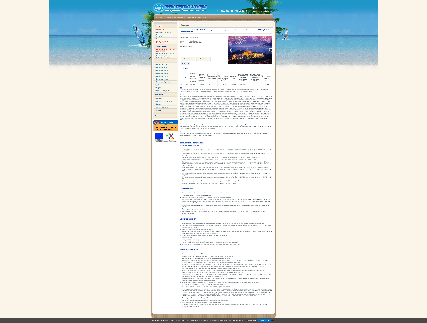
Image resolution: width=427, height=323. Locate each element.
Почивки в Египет (162, 64)
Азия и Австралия (162, 107)
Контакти (202, 17)
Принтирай (203, 59)
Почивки (158, 61)
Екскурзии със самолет (164, 39)
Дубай (158, 85)
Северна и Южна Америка (165, 101)
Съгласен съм (264, 320)
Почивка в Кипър (162, 79)
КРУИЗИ (158, 111)
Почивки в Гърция (162, 76)
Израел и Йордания (162, 90)
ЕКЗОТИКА (159, 94)
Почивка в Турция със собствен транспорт (163, 56)
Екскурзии (159, 26)
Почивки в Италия (162, 70)
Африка (159, 98)
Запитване (178, 17)
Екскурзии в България (163, 32)
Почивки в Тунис (161, 67)
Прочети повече (251, 320)
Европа (158, 104)
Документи (191, 17)
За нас (168, 17)
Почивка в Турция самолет (165, 53)
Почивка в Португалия (163, 82)
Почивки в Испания (162, 73)
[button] (269, 50)
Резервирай (188, 59)
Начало (159, 17)
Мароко (158, 88)
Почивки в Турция (161, 46)
